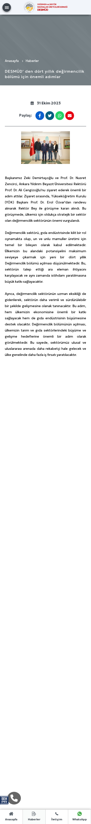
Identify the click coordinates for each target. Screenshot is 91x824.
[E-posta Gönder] (69, 115)
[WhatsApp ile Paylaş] (59, 115)
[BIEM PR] (4, 797)
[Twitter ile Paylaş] (49, 115)
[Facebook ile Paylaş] (39, 115)
